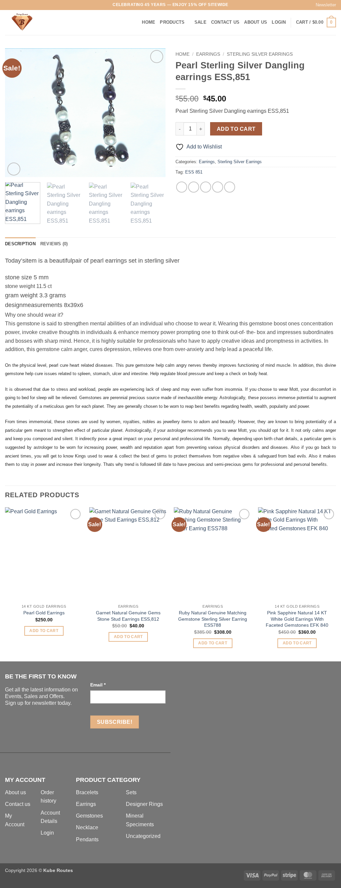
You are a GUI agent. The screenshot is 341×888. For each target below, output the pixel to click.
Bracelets (87, 792)
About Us (255, 22)
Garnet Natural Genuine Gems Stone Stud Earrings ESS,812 (128, 616)
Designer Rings (144, 804)
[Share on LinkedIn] (229, 187)
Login (47, 833)
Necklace (87, 827)
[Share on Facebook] (181, 187)
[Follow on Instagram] (15, 5)
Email (98, 684)
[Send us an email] (27, 5)
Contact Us (225, 22)
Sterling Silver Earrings (260, 54)
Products (172, 22)
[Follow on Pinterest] (34, 5)
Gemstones (89, 816)
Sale (200, 22)
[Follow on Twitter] (21, 5)
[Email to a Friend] (205, 187)
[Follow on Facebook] (8, 5)
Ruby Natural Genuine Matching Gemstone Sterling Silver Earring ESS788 (212, 619)
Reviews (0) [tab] (54, 243)
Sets (131, 792)
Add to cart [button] (43, 631)
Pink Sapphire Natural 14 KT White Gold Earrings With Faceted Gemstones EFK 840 (297, 619)
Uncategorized (143, 836)
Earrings (208, 54)
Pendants (87, 839)
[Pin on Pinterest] (217, 187)
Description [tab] (20, 243)
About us (15, 792)
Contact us (17, 804)
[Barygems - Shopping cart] (38, 22)
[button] (323, 5)
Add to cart (236, 129)
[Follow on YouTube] (47, 5)
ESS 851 (193, 172)
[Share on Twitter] (193, 187)
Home (148, 22)
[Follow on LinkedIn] (40, 5)
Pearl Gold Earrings (44, 612)
